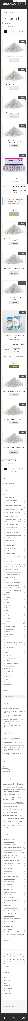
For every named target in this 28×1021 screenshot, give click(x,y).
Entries (5, 768)
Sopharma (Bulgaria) (11, 577)
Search (14, 1018)
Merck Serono (9, 558)
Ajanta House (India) (11, 500)
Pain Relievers (9, 652)
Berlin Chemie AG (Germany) (13, 519)
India (7, 610)
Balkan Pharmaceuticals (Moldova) (15, 509)
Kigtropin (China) (10, 545)
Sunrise (23, 821)
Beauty (8, 631)
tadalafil (4, 823)
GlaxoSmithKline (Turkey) (12, 532)
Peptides (8, 655)
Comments (6, 769)
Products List (7, 990)
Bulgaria (8, 597)
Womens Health (10, 666)
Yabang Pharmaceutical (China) (14, 587)
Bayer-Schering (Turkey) (12, 516)
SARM (18, 818)
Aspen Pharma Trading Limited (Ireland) (14, 847)
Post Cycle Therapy (11, 658)
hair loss (18, 799)
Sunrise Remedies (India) (12, 585)
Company (6, 186)
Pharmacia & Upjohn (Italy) (13, 564)
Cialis (19, 791)
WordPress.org (6, 771)
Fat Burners (9, 637)
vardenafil (13, 825)
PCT (18, 809)
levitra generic (14, 806)
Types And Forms (8, 671)
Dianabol (11, 794)
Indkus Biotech (10, 540)
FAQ (5, 983)
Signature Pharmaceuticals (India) (14, 574)
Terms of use (7, 993)
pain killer (14, 809)
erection (15, 797)
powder (14, 812)
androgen (11, 787)
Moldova (8, 615)
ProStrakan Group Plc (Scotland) (14, 566)
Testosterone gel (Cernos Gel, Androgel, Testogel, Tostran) (13, 725)
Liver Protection (10, 647)
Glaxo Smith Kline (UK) (10, 873)
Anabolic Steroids (10, 626)
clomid (22, 791)
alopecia (4, 784)
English (16, 1)
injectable (12, 803)
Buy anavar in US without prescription (14, 745)
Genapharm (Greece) (9, 865)
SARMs (8, 660)
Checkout (6, 977)
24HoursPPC (9, 3)
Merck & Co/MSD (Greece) (13, 556)
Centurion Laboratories (10, 791)
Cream (7, 674)
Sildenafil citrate (16, 821)
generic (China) (8, 868)
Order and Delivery (9, 988)
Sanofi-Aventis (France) (12, 569)
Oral (7, 679)
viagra (18, 825)
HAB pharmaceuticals (9, 879)
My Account (4, 1018)
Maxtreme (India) (10, 553)
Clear (17, 193)
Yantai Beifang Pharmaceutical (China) (14, 934)
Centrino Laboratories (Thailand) (14, 521)
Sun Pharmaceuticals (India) (13, 582)
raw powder (9, 681)
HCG (7, 639)
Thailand (8, 618)
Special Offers (8, 668)
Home (7, 12)
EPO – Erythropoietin (14, 708)
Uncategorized (8, 684)
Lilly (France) (9, 550)
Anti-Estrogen (9, 629)
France (7, 602)
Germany (8, 605)
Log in (4, 766)
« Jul (7, 966)
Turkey (8, 621)
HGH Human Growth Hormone (14, 642)
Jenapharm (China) (11, 543)
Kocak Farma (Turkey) (11, 548)
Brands (6, 495)
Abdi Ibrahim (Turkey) (11, 497)
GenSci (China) (10, 529)
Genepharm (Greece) (11, 527)
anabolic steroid (15, 784)
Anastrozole (5, 787)
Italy (7, 613)
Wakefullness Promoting (12, 663)
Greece (8, 607)
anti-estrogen (18, 787)
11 (12, 34)
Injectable (8, 676)
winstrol (9, 827)
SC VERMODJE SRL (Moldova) (13, 572)
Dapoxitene (5, 794)
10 (22, 31)
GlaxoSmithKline (11, 799)
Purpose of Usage (8, 623)
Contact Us (7, 980)
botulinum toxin (12, 789)
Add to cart (14, 60)
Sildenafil (9, 821)
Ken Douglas (7, 723)
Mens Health (9, 650)
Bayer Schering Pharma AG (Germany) (14, 852)
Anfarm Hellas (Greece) (12, 502)
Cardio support (10, 634)
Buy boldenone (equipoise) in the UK (13, 742)
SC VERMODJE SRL (9, 916)
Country (6, 594)
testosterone (10, 823)
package (6, 191)
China (7, 600)
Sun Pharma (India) (9, 926)
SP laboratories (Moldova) (13, 580)
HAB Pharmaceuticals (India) (13, 535)
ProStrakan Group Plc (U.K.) (11, 910)
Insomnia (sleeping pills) (12, 644)
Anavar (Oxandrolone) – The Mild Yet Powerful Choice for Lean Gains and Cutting (14, 749)
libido (19, 806)
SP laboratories (8, 924)
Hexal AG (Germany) (11, 537)
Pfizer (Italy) (9, 561)
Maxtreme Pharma (9, 897)
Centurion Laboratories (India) (14, 524)
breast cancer (21, 789)
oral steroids (7, 809)
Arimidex (4, 789)
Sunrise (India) (8, 929)
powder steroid (9, 815)
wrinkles (13, 828)
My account (7, 985)
